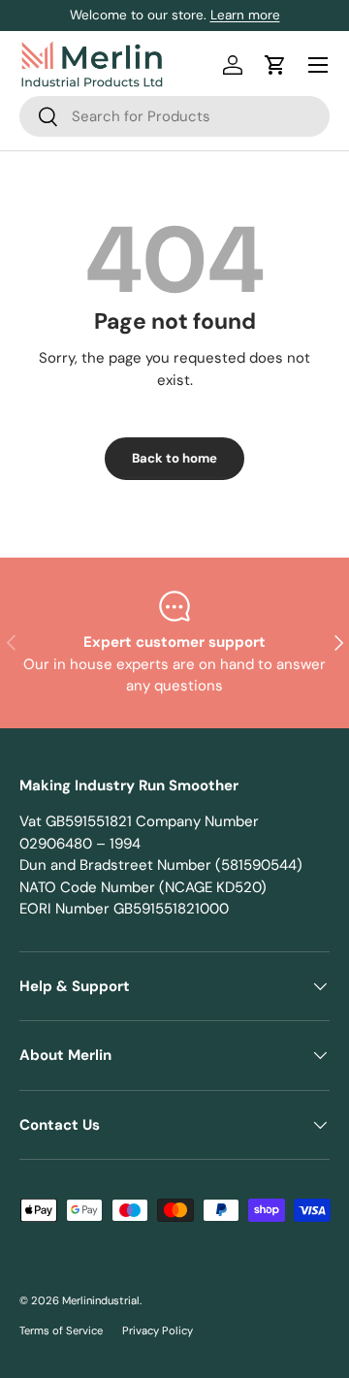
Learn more (245, 15)
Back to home (174, 458)
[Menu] (318, 65)
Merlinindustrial (101, 1300)
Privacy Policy (157, 1330)
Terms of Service (61, 1330)
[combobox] (174, 116)
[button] (275, 65)
